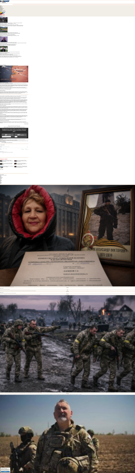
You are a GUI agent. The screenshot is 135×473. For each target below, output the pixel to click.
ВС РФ (6, 142)
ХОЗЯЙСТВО (67, 15)
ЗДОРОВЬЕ (1, 7)
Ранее (6, 148)
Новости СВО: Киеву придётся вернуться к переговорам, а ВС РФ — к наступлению (9, 24)
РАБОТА (4, 12)
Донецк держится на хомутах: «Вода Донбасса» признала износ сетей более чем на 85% (9, 35)
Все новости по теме (2, 43)
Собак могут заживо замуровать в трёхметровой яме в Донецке (34, 394)
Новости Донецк (3, 142)
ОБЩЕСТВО (1, 6)
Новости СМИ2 (1, 169)
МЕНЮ (0, 5)
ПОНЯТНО (5, 471)
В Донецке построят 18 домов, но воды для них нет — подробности (76, 394)
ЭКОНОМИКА (1, 9)
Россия (8, 142)
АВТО (3, 13)
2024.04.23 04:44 (5, 151)
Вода (0, 26)
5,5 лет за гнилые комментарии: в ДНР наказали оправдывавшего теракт (47, 394)
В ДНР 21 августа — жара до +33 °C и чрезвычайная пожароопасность (7, 394)
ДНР (5, 142)
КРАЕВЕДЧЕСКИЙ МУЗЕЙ (3, 11)
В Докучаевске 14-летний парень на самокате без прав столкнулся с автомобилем (21, 394)
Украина (11, 142)
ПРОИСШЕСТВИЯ (2, 8)
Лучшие (3, 148)
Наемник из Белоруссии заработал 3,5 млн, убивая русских (6, 54)
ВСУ (10, 142)
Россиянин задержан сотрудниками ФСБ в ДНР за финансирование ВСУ (8, 45)
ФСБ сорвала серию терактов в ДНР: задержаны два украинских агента (7, 44)
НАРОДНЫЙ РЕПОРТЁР (2, 10)
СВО (9, 142)
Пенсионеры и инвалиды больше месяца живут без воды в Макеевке (7, 34)
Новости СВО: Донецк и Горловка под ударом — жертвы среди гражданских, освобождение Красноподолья (11, 25)
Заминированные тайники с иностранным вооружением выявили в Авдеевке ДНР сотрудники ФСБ (10, 139)
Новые (1, 148)
